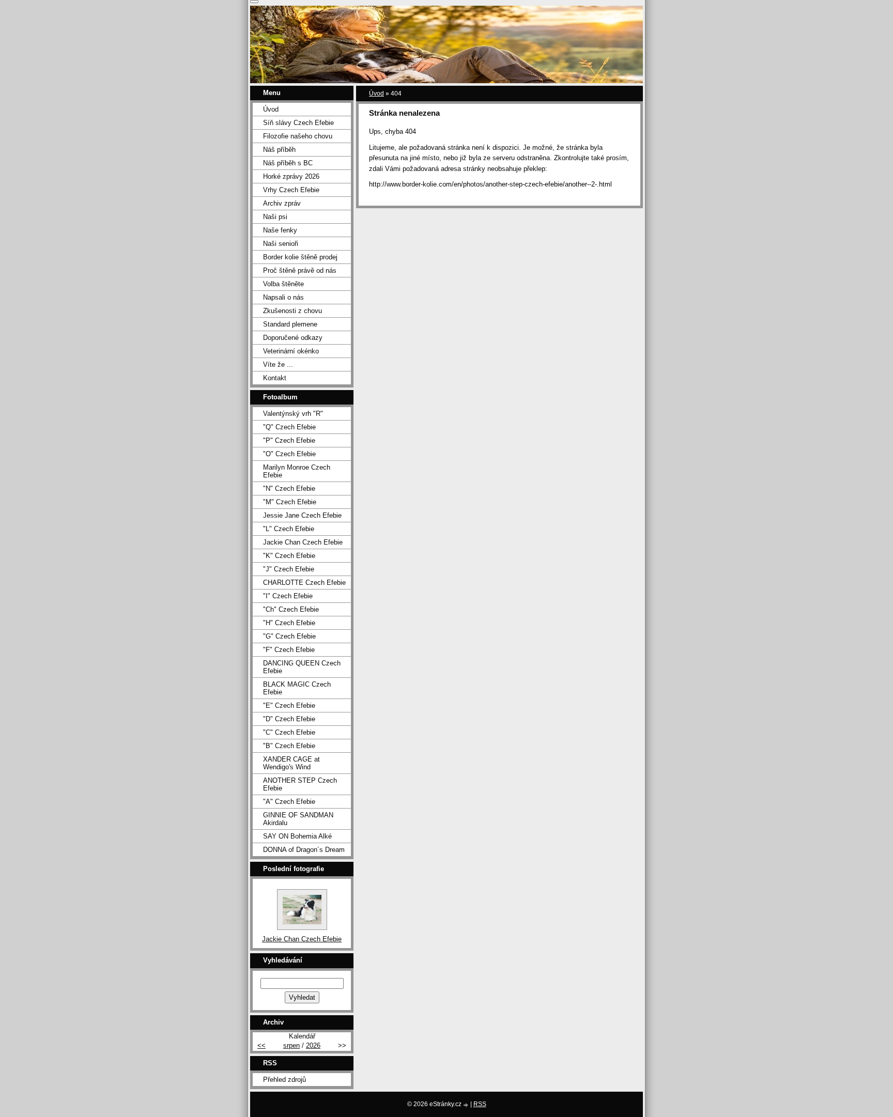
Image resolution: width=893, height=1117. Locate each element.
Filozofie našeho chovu (297, 136)
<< (261, 1045)
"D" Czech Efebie (289, 719)
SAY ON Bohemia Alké (297, 836)
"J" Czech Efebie (288, 569)
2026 (313, 1045)
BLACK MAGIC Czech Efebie (297, 688)
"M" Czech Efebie (289, 502)
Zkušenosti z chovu (292, 311)
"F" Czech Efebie (289, 650)
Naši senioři (280, 243)
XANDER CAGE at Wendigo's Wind (291, 763)
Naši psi (275, 217)
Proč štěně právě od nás (299, 270)
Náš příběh (279, 149)
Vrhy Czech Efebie (291, 190)
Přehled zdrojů (284, 1079)
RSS (479, 1104)
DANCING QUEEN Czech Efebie (302, 667)
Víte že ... (278, 364)
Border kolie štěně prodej (300, 257)
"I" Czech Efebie (288, 596)
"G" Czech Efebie (289, 636)
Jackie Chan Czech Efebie (303, 542)
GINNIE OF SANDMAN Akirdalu (298, 819)
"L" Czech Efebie (288, 529)
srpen (291, 1045)
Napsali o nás (283, 297)
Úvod (376, 93)
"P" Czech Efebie (289, 440)
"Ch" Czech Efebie (291, 609)
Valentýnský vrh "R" (293, 413)
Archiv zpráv (282, 203)
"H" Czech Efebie (289, 623)
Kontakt (274, 378)
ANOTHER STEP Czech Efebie (300, 784)
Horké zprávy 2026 (291, 176)
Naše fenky (280, 230)
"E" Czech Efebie (289, 705)
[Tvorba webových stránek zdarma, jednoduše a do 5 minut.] (466, 1105)
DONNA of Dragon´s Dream (304, 850)
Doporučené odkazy (292, 338)
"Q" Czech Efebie (289, 427)
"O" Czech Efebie (289, 454)
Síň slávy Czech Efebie (298, 123)
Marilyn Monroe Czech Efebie (296, 471)
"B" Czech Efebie (289, 746)
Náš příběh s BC (288, 163)
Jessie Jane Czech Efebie (302, 515)
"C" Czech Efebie (289, 732)
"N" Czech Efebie (289, 488)
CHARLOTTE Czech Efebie (304, 582)
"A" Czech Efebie (289, 801)
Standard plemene (290, 324)
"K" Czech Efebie (289, 556)
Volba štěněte (283, 284)
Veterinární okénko (291, 351)
